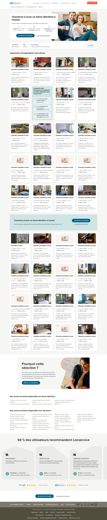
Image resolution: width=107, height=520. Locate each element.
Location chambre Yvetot (61, 414)
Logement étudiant (71, 512)
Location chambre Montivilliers (41, 424)
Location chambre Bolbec (61, 416)
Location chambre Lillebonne (85, 414)
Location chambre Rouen (17, 416)
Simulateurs (65, 3)
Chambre (52, 512)
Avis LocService (49, 515)
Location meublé (60, 512)
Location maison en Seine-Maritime (42, 404)
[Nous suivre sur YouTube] (92, 504)
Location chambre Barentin (39, 429)
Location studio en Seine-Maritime (19, 404)
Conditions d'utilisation (32, 518)
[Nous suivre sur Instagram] (85, 504)
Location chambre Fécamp (39, 420)
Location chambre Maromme (62, 418)
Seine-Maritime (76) (31, 7)
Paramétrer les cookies (74, 518)
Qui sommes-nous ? (17, 504)
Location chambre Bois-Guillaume (41, 427)
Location (36, 3)
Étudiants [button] (54, 3)
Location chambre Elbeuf (39, 422)
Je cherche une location (25, 35)
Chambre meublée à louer (20, 69)
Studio (46, 512)
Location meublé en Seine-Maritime (64, 400)
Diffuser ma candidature (31, 383)
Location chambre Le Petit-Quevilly (42, 414)
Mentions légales (52, 504)
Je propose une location (43, 35)
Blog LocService (40, 515)
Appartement (34, 512)
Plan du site (60, 509)
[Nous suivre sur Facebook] (78, 504)
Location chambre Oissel (61, 420)
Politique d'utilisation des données (48, 518)
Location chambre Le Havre (17, 414)
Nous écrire (70, 504)
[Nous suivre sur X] (81, 504)
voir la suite (76, 468)
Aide (62, 504)
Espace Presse (38, 504)
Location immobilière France (18, 7)
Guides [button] (73, 3)
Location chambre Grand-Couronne (64, 429)
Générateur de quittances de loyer (63, 515)
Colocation (45, 3)
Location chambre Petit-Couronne (86, 418)
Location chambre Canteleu (40, 425)
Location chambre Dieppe (17, 418)
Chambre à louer (16, 245)
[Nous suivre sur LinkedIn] (95, 504)
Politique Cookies (62, 518)
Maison (41, 512)
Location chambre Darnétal (84, 416)
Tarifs (28, 504)
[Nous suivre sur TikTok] (88, 504)
